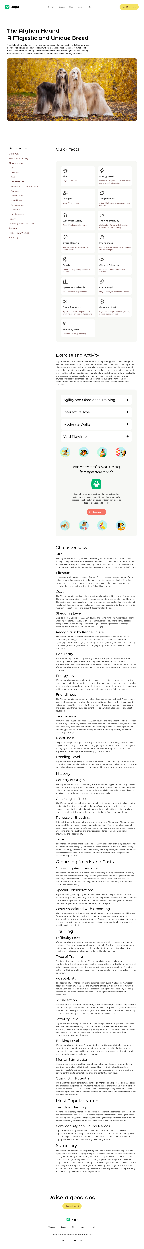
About (80, 7)
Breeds (62, 7)
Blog (71, 7)
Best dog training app (58, 1234)
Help (89, 7)
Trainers (51, 7)
